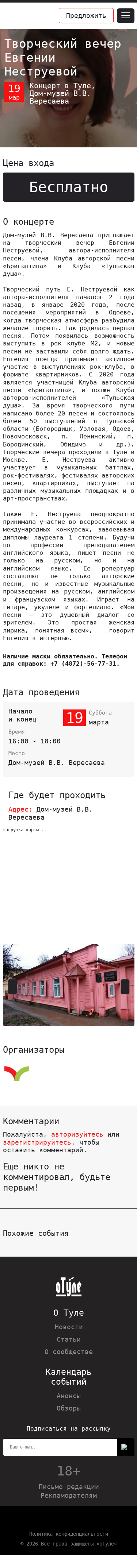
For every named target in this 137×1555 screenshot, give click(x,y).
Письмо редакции (69, 1486)
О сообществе (69, 1351)
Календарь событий (69, 1376)
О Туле (68, 1313)
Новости (69, 1327)
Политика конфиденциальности (68, 1534)
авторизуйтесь (77, 1134)
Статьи (69, 1339)
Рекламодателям (69, 1495)
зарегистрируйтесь (37, 1142)
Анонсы (69, 1396)
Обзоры (69, 1408)
